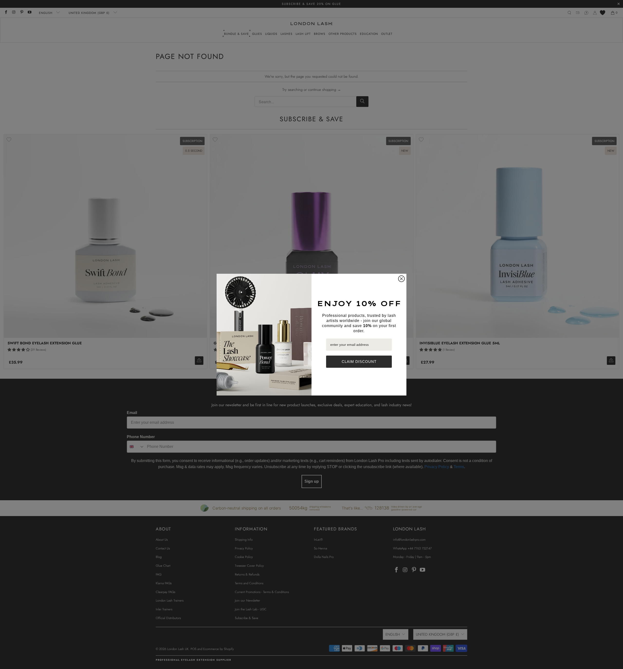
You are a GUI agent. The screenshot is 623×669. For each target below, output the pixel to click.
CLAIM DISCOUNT (359, 361)
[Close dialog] (401, 279)
